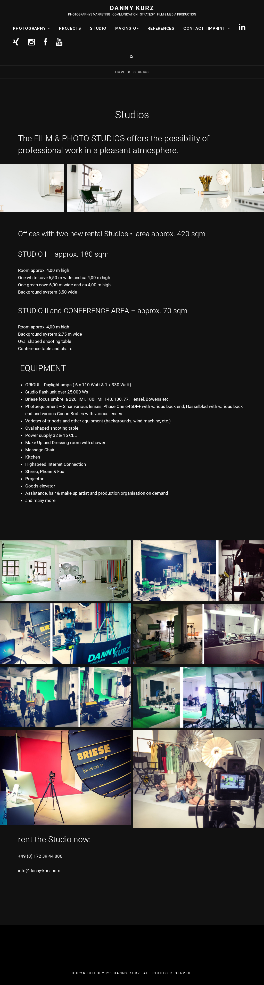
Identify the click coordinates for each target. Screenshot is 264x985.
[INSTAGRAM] (31, 42)
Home (120, 72)
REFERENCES (161, 28)
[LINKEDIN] (242, 27)
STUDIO (98, 28)
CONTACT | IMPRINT (204, 28)
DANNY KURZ (132, 8)
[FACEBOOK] (45, 42)
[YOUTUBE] (59, 42)
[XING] (16, 42)
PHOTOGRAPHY (29, 28)
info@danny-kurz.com (39, 870)
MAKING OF (127, 28)
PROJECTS (70, 28)
